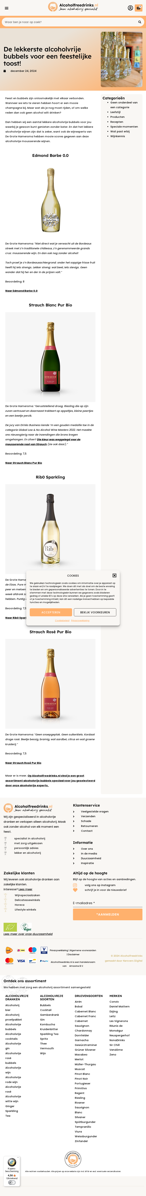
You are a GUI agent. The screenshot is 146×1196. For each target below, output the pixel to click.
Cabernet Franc (85, 1016)
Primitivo (81, 1088)
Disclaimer (73, 954)
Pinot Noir (81, 1078)
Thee (43, 1043)
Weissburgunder (86, 1136)
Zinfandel (81, 1141)
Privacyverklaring (80, 620)
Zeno (113, 1054)
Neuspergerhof (120, 1035)
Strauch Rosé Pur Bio (50, 631)
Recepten (116, 122)
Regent (79, 1093)
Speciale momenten (124, 126)
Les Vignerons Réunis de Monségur (119, 1025)
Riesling (80, 1098)
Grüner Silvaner (85, 1050)
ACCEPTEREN (50, 612)
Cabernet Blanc (85, 1011)
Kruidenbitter (49, 1029)
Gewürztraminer (86, 1045)
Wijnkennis (117, 136)
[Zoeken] (139, 22)
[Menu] (18, 1158)
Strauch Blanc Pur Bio (50, 305)
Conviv (114, 1001)
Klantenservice (86, 805)
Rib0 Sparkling (50, 477)
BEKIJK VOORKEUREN (95, 612)
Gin (42, 1019)
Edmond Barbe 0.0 (50, 155)
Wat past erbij (120, 131)
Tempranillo (83, 1127)
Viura (78, 1131)
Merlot (79, 1059)
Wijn (43, 1053)
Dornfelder (82, 1035)
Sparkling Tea (49, 1034)
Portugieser (82, 1083)
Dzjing (114, 1011)
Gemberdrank (49, 1015)
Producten (117, 117)
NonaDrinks (117, 1040)
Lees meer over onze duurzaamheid (28, 934)
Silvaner (80, 1117)
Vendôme (116, 1050)
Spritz (44, 1039)
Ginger (9, 1106)
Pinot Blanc (82, 1074)
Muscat (80, 1069)
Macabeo (81, 1054)
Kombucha (47, 1024)
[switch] (11, 1182)
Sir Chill (115, 1045)
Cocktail (45, 1010)
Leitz (113, 1016)
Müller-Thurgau (85, 1064)
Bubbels (45, 1005)
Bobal (78, 1006)
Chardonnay (83, 1030)
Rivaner (80, 1102)
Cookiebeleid (62, 620)
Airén (78, 1001)
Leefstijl (115, 112)
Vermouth (47, 1048)
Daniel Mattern (120, 1006)
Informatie (83, 842)
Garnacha (81, 1040)
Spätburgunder (85, 1122)
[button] (114, 575)
